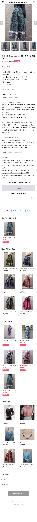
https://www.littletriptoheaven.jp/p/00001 (15, 117)
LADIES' (4, 479)
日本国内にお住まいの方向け (18, 193)
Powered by (16, 504)
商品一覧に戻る (18, 494)
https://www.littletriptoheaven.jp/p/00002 (15, 173)
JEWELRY (4, 485)
